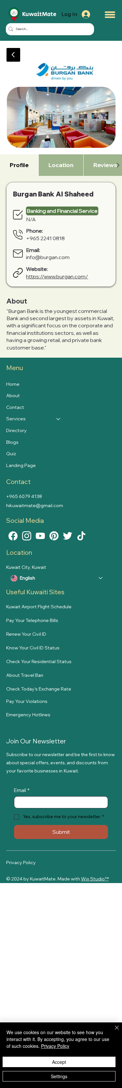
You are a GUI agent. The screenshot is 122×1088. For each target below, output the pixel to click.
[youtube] (40, 535)
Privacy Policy (21, 862)
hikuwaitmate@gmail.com (34, 505)
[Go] (13, 55)
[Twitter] (68, 535)
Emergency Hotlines (28, 715)
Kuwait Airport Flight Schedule (39, 607)
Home (13, 384)
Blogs (12, 442)
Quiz (11, 454)
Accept (59, 1062)
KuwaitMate (39, 14)
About (13, 395)
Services (16, 419)
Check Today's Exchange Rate (38, 689)
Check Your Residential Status (39, 661)
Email (22, 790)
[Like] (13, 535)
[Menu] (109, 14)
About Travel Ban (24, 675)
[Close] (113, 1031)
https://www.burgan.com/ (57, 276)
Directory (16, 430)
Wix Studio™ (95, 879)
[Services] (58, 419)
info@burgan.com (48, 257)
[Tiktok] (81, 535)
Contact (15, 407)
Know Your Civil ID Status (33, 648)
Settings (59, 1076)
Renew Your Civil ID (26, 634)
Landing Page (21, 465)
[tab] (19, 165)
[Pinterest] (54, 535)
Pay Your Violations (26, 701)
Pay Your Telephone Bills (32, 620)
